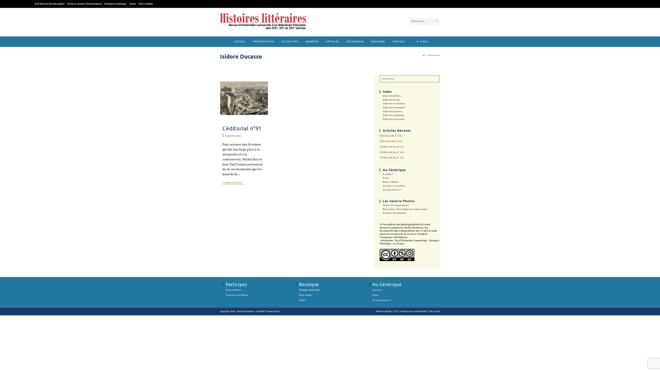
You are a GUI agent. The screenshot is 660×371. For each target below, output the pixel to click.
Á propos (388, 174)
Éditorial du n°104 (391, 141)
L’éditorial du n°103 (392, 147)
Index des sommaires (394, 107)
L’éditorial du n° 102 (392, 152)
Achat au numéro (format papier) (84, 3)
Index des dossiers (392, 111)
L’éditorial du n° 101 (392, 158)
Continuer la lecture (233, 183)
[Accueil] (424, 55)
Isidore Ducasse (434, 55)
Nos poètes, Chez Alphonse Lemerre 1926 (405, 209)
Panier (132, 3)
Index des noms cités (394, 119)
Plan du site (434, 311)
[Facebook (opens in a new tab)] (624, 4)
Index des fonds (391, 100)
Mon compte (305, 295)
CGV (396, 311)
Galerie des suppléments (396, 205)
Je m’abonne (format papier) (49, 3)
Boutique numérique (115, 3)
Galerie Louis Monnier (394, 213)
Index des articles (392, 96)
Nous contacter (391, 182)
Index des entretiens (393, 115)
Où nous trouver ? (392, 190)
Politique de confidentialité (413, 311)
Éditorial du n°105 (391, 136)
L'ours (386, 178)
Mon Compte (146, 3)
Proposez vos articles (394, 186)
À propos (377, 290)
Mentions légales (384, 311)
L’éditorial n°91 (242, 128)
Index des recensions (394, 104)
